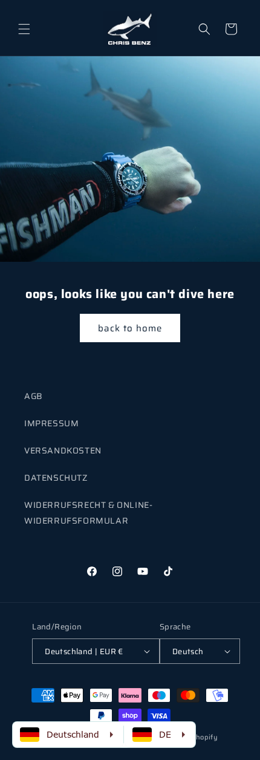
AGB (33, 396)
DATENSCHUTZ (56, 477)
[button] (24, 29)
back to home (130, 327)
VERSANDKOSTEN (63, 450)
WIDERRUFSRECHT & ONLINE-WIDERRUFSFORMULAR (88, 512)
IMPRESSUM (51, 423)
